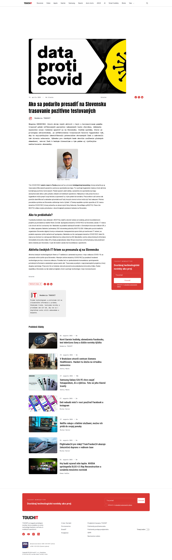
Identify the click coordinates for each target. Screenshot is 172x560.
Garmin (63, 3)
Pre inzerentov (66, 526)
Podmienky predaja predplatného (98, 529)
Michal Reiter (65, 409)
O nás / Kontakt (66, 523)
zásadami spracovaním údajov (123, 505)
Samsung (72, 3)
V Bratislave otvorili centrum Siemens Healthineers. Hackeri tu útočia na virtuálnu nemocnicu (81, 361)
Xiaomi (80, 3)
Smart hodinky (114, 3)
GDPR (89, 533)
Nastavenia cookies (94, 536)
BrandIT (63, 529)
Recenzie (40, 3)
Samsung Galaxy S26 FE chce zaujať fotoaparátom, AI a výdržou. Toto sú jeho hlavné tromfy (83, 383)
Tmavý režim (141, 529)
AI (105, 3)
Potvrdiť (127, 280)
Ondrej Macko (64, 368)
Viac (130, 3)
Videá (48, 3)
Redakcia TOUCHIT (42, 118)
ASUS (99, 3)
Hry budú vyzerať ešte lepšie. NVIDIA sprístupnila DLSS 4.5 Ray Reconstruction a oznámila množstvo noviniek (80, 466)
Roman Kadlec (64, 473)
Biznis (124, 3)
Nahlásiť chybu (34, 284)
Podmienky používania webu (97, 526)
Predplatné (64, 533)
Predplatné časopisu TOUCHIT (97, 523)
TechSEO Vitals (43, 554)
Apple (55, 3)
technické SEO (27, 554)
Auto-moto (90, 3)
